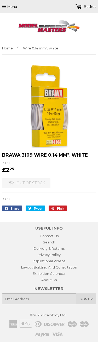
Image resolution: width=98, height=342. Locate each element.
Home (7, 48)
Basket (89, 6)
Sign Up (86, 299)
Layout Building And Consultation (49, 267)
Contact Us (49, 236)
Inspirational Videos (49, 261)
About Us (49, 280)
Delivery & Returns (49, 248)
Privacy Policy (49, 255)
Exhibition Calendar (49, 273)
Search (49, 242)
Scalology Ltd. (54, 315)
